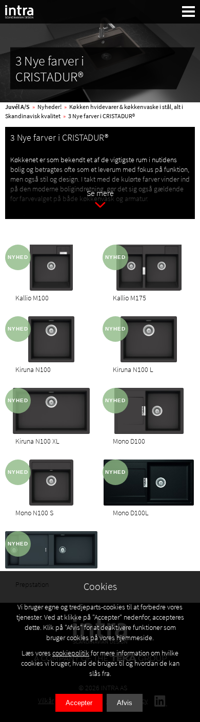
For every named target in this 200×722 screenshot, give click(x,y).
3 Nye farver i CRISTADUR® (101, 116)
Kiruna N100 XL (37, 441)
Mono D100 (129, 441)
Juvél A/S (17, 107)
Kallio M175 (129, 297)
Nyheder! (49, 107)
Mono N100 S (34, 512)
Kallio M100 (32, 297)
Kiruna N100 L (133, 369)
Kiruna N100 (33, 369)
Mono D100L (131, 512)
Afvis (124, 703)
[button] (188, 11)
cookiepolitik (70, 653)
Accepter (79, 703)
